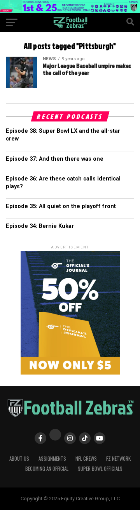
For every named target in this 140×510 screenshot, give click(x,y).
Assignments (52, 458)
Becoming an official (46, 468)
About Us (19, 458)
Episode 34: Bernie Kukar (40, 226)
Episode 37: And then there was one (54, 159)
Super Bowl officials (100, 468)
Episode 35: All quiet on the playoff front (61, 206)
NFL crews (86, 458)
